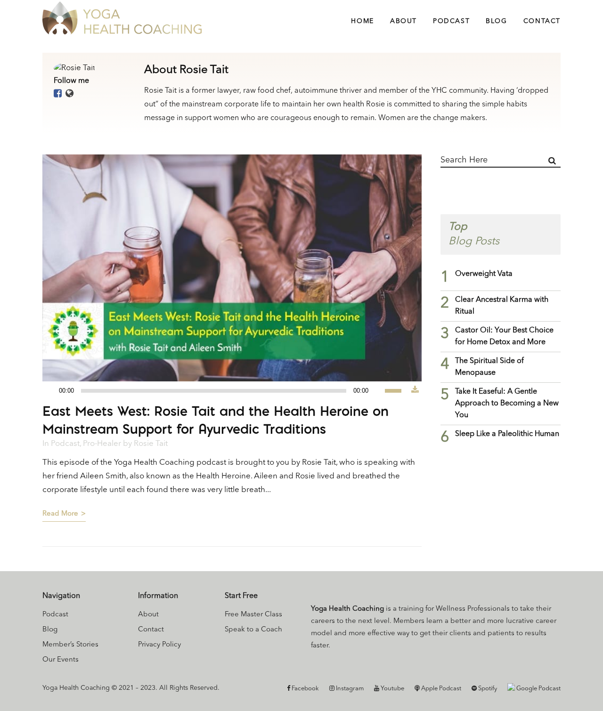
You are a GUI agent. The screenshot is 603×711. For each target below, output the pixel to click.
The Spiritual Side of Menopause (489, 367)
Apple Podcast (440, 689)
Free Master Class (253, 614)
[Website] (69, 94)
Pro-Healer (102, 444)
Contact (151, 629)
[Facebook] (58, 94)
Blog (49, 629)
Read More (60, 513)
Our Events (60, 659)
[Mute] (378, 391)
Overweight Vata (484, 274)
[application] (226, 390)
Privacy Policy (159, 644)
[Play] (52, 391)
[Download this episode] (415, 391)
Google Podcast (538, 689)
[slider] (398, 389)
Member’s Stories (70, 644)
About (148, 614)
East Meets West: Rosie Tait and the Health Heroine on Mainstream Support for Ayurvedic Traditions (215, 420)
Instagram (349, 689)
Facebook (304, 689)
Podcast (65, 444)
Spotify (487, 689)
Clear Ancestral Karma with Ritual (501, 305)
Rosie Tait (151, 444)
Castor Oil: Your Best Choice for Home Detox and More (504, 336)
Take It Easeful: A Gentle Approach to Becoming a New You (507, 403)
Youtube (391, 689)
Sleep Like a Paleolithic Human (507, 434)
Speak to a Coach (253, 629)
